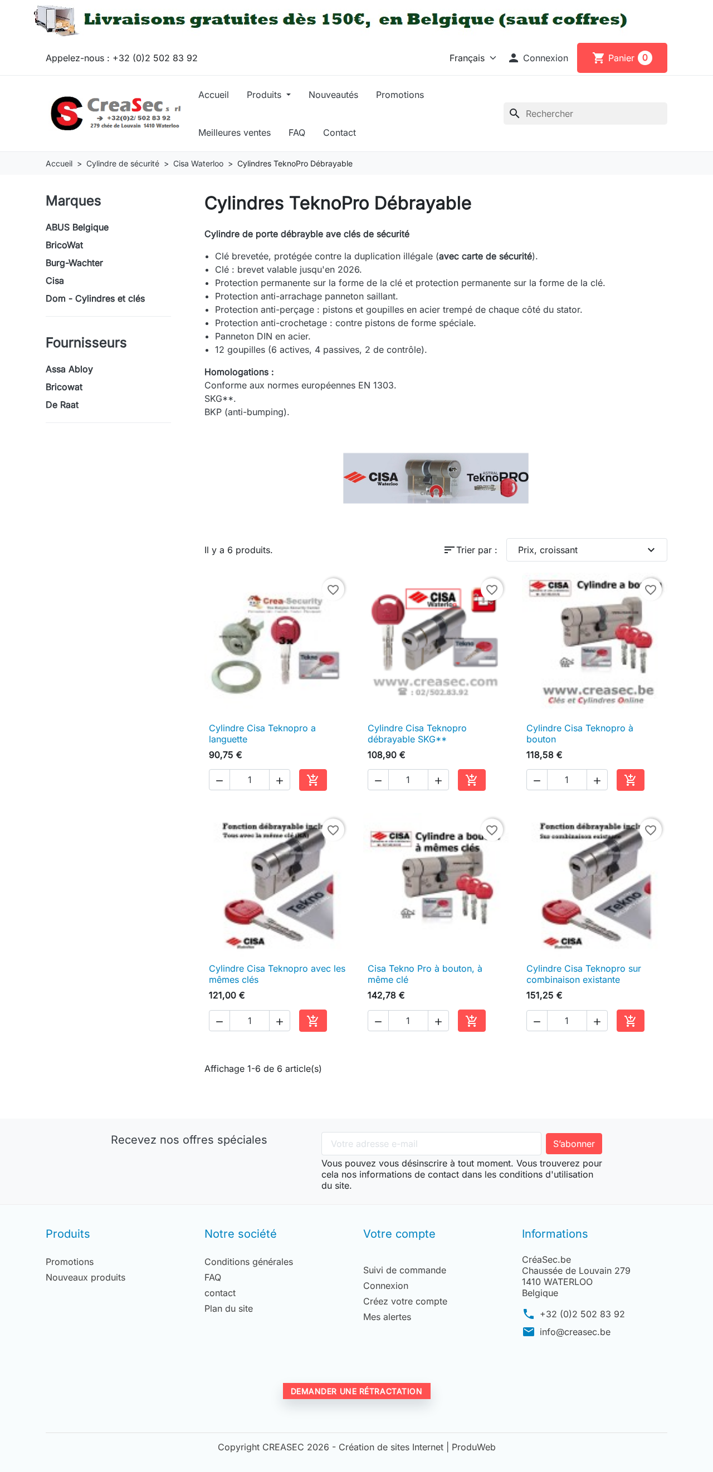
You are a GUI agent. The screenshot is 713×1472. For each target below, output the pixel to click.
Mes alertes (387, 1316)
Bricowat (64, 386)
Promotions (400, 94)
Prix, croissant (588, 550)
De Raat (62, 404)
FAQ (297, 132)
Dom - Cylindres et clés (95, 298)
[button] (537, 58)
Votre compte (399, 1233)
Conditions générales (248, 1261)
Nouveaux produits (85, 1277)
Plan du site (228, 1308)
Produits (265, 94)
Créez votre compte (405, 1301)
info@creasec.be (575, 1331)
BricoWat (64, 244)
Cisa (55, 280)
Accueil (213, 94)
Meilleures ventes (234, 132)
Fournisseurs (86, 342)
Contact (339, 132)
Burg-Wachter (74, 262)
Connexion (385, 1285)
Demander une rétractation (357, 1391)
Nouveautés (333, 94)
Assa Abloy (69, 369)
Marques (73, 201)
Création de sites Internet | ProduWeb (417, 1447)
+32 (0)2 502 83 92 (582, 1314)
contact (220, 1292)
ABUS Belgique (77, 227)
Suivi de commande (404, 1270)
